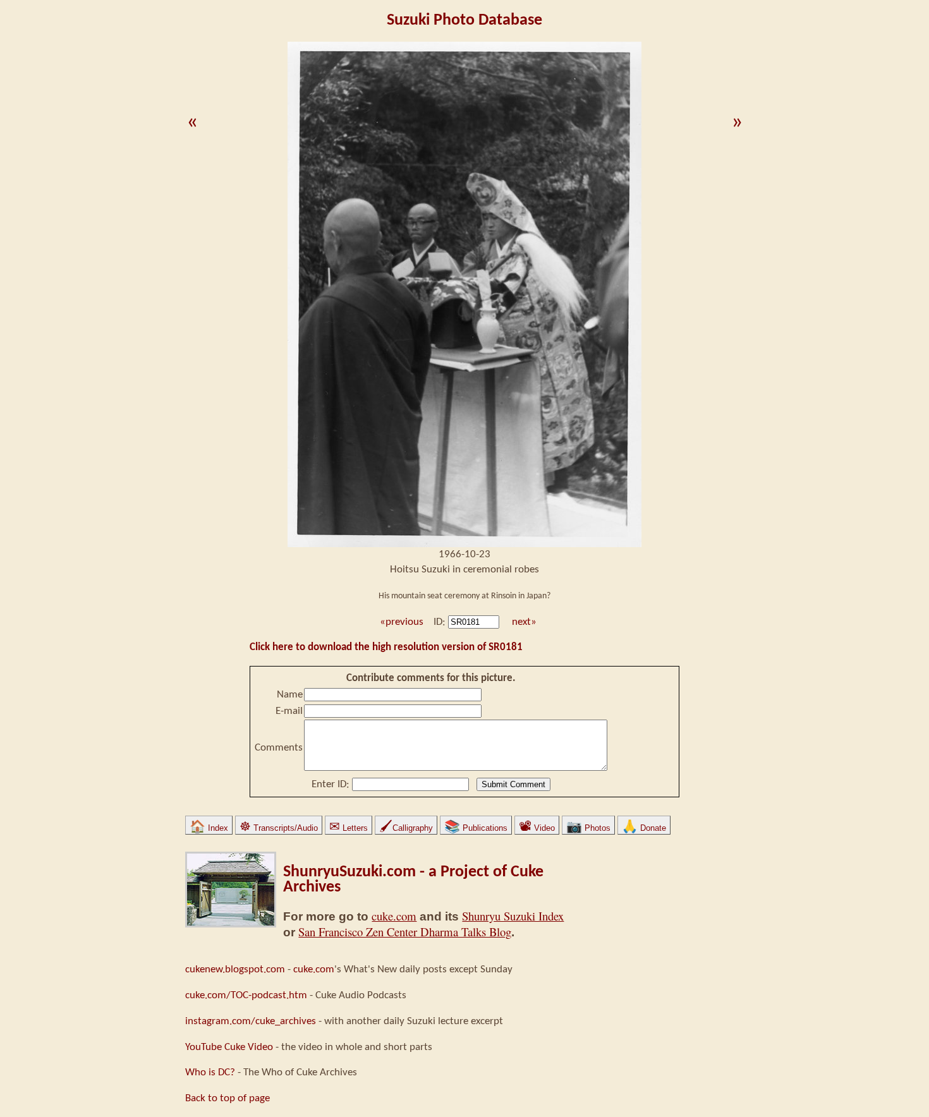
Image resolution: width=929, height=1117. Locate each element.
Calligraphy (406, 828)
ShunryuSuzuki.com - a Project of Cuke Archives (413, 879)
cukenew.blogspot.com (235, 969)
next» (524, 622)
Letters (348, 828)
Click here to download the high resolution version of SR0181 (386, 647)
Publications (475, 828)
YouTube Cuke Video (229, 1047)
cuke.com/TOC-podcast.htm (246, 995)
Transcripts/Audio (279, 828)
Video (537, 828)
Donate (644, 828)
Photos (588, 828)
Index (209, 828)
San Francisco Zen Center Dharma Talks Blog (404, 931)
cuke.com (394, 916)
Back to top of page (227, 1098)
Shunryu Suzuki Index (513, 916)
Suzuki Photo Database (464, 20)
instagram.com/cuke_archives (250, 1021)
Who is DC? (210, 1072)
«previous (400, 622)
